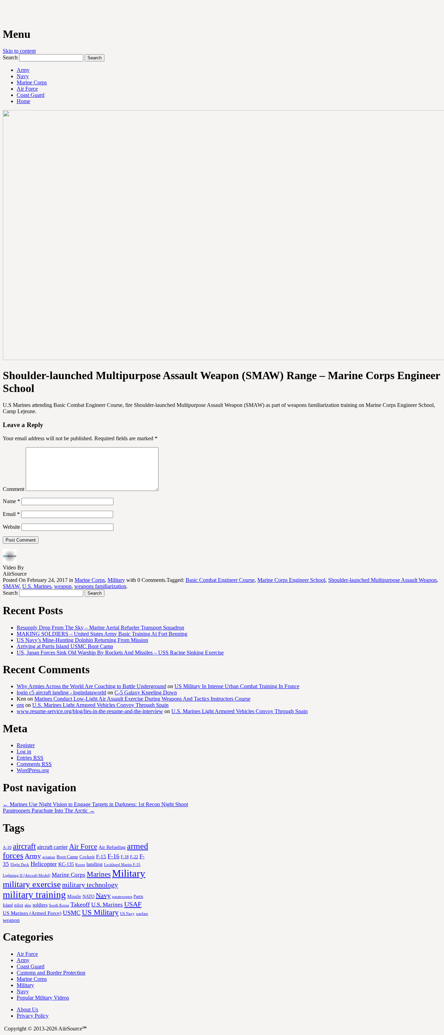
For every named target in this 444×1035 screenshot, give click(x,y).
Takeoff (80, 904)
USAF (133, 904)
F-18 (125, 856)
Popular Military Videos (43, 998)
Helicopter (44, 863)
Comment (13, 489)
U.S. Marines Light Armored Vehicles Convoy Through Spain (100, 705)
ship (28, 905)
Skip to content (19, 51)
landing (94, 864)
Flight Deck (19, 865)
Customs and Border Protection (51, 973)
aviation (48, 857)
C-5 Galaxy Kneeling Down (145, 692)
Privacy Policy (33, 1016)
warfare (142, 913)
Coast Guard (30, 95)
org (20, 705)
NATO (88, 896)
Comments (34, 764)
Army (23, 70)
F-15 (101, 856)
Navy (23, 76)
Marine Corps (32, 82)
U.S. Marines (36, 586)
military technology (90, 884)
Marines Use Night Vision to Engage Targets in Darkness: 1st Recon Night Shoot (95, 804)
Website (11, 527)
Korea (80, 864)
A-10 (7, 847)
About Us (27, 1009)
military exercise (32, 884)
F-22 (134, 856)
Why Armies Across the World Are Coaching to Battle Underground (91, 686)
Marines (99, 874)
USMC (71, 912)
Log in (24, 751)
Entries (30, 758)
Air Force (27, 89)
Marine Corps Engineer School (291, 580)
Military (116, 580)
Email (11, 514)
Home (23, 101)
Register (26, 745)
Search (10, 57)
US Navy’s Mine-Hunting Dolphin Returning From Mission (82, 640)
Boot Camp (67, 856)
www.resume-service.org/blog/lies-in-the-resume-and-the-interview (90, 711)
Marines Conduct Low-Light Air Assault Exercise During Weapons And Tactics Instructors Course (142, 699)
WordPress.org (33, 770)
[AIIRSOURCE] (3, 13)
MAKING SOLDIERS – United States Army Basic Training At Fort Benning (102, 634)
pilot (18, 905)
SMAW (11, 586)
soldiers (40, 905)
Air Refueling (112, 847)
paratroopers (122, 897)
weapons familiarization (100, 586)
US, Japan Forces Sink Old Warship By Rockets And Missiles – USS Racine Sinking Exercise (120, 653)
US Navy (127, 913)
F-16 (113, 856)
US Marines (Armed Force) (32, 913)
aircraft (24, 846)
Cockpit (87, 856)
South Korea (59, 905)
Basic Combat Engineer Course (220, 580)
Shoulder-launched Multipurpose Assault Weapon (382, 580)
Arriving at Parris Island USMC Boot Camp (65, 646)
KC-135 (66, 864)
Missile (74, 896)
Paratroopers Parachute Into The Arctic (49, 810)
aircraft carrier (52, 847)
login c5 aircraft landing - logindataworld (61, 692)
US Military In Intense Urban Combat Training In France (236, 686)
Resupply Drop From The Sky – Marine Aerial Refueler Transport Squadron (100, 628)
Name (11, 501)
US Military (100, 912)
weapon (62, 586)
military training (34, 895)
